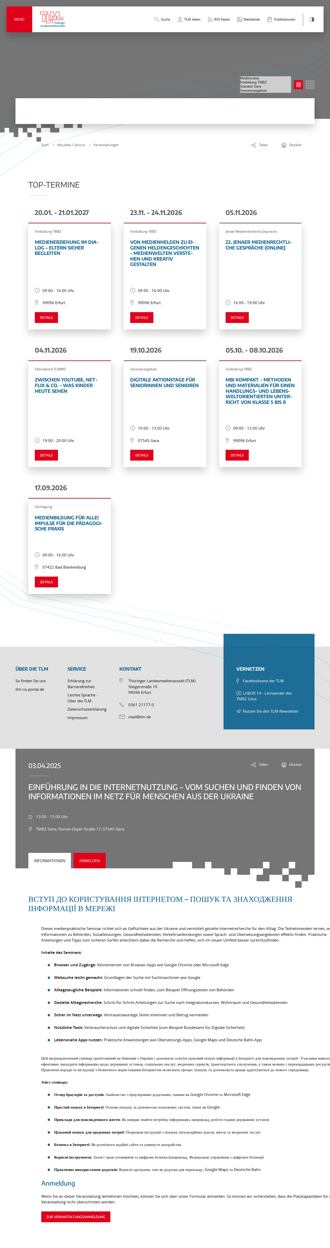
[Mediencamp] (265, 78)
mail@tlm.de (139, 716)
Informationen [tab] (49, 860)
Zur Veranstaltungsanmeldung (75, 1217)
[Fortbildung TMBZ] (265, 82)
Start (45, 145)
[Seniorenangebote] (265, 91)
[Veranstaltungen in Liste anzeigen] (310, 84)
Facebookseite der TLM (263, 680)
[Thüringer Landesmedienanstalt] (53, 19)
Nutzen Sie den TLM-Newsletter (271, 711)
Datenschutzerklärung (87, 709)
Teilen (263, 145)
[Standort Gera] (265, 87)
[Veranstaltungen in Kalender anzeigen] (298, 84)
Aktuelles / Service (71, 145)
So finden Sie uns (30, 680)
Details (46, 317)
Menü (19, 19)
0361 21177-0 (141, 704)
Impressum (78, 717)
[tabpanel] (165, 1051)
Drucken (295, 145)
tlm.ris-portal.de (29, 689)
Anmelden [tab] (89, 860)
